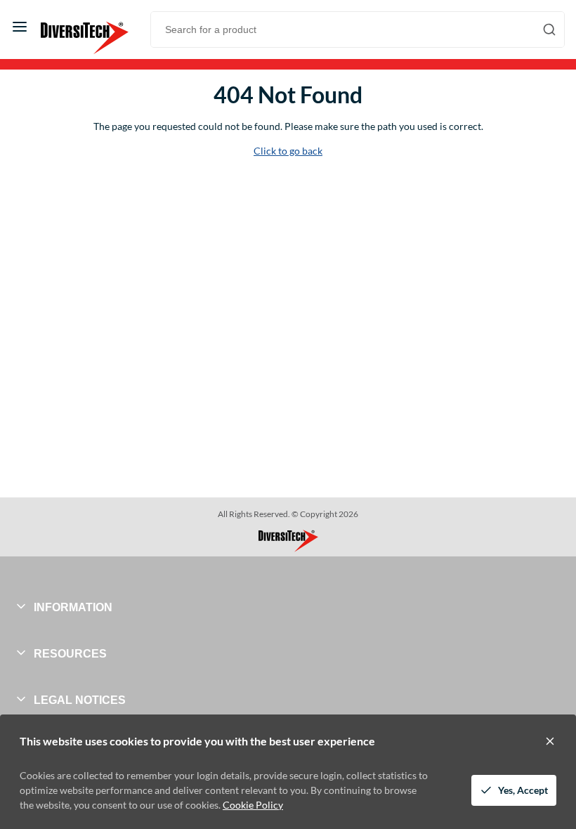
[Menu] (20, 26)
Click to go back (288, 151)
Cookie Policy (253, 805)
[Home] (77, 26)
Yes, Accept (523, 790)
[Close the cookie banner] (550, 741)
